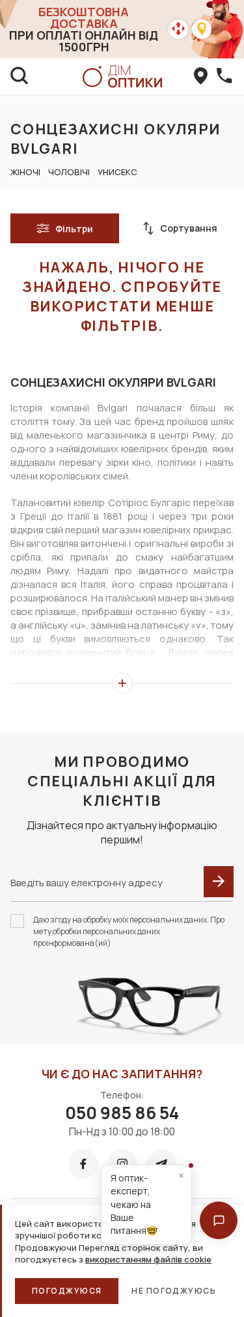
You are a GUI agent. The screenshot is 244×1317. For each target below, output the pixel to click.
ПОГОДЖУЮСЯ (67, 1290)
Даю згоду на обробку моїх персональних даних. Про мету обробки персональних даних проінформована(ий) (128, 931)
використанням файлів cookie (148, 1259)
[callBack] (224, 76)
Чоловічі (69, 172)
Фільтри (74, 229)
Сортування (188, 228)
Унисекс (117, 172)
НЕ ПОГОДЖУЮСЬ (173, 1290)
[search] (19, 76)
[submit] (219, 881)
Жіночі (25, 172)
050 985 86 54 (122, 1112)
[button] (218, 1220)
